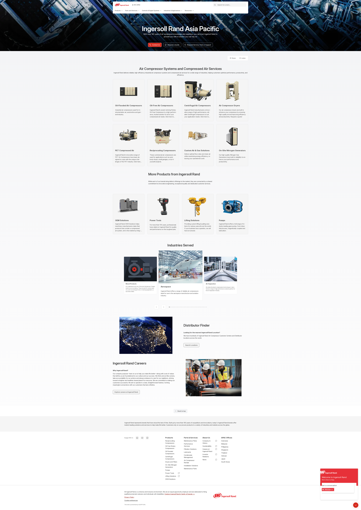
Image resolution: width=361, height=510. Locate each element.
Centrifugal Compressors (169, 458)
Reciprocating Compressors (170, 442)
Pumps (167, 470)
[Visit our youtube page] (142, 438)
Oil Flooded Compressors (169, 452)
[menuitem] (119, 11)
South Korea (225, 462)
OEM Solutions (170, 479)
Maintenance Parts (190, 469)
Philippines (224, 447)
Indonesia (224, 441)
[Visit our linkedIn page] (137, 438)
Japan (223, 459)
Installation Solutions (191, 466)
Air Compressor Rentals (189, 461)
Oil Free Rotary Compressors (170, 447)
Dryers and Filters (171, 462)
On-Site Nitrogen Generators (171, 466)
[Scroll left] (156, 307)
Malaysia (224, 444)
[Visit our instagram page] (147, 438)
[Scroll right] (164, 307)
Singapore (224, 450)
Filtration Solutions (190, 449)
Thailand (224, 453)
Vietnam (224, 456)
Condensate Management (188, 456)
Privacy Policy (129, 497)
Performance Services (188, 445)
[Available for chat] (355, 505)
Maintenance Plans (190, 441)
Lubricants (187, 452)
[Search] (215, 5)
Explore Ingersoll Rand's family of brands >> (180, 494)
